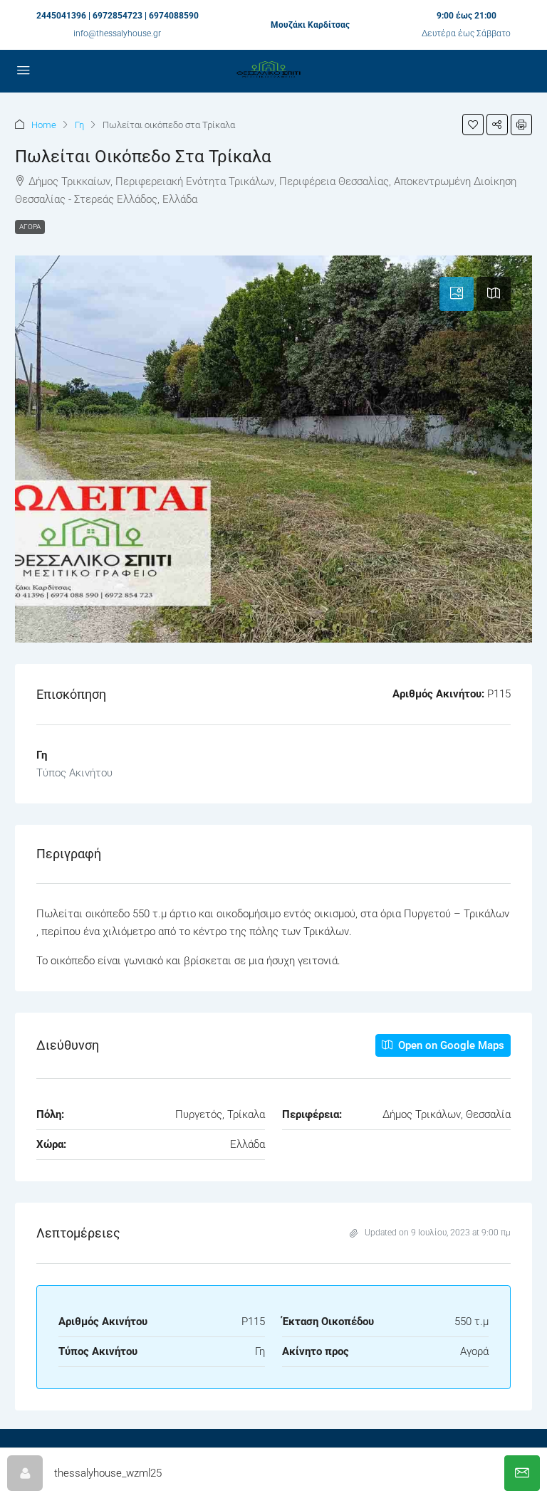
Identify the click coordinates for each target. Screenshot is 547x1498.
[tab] (456, 294)
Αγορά (30, 227)
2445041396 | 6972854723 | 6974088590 (117, 16)
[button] (473, 124)
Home (43, 125)
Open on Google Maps (449, 1045)
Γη (79, 125)
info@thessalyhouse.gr (117, 33)
